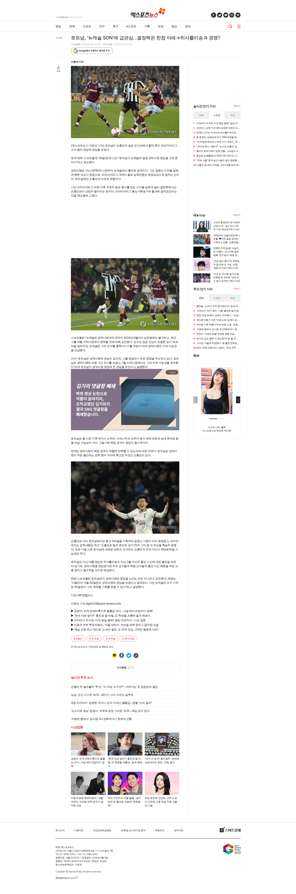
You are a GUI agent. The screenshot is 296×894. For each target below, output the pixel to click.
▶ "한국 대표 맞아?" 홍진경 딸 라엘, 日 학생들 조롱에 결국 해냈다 (110, 615)
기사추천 (125, 667)
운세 (188, 26)
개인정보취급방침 (102, 830)
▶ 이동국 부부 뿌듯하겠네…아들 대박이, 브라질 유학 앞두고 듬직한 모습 (115, 624)
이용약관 (78, 830)
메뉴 (238, 26)
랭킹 (58, 26)
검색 (230, 26)
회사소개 (60, 830)
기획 (147, 26)
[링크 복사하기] (136, 655)
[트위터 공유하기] (129, 655)
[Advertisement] (40, 106)
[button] (238, 399)
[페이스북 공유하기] (121, 655)
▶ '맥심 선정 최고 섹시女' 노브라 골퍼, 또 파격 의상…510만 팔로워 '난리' (115, 629)
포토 (161, 26)
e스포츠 (131, 26)
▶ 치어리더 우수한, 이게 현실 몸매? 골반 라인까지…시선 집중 (108, 620)
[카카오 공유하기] (114, 655)
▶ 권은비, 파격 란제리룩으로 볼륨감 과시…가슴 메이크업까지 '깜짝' (112, 611)
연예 (72, 26)
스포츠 (87, 26)
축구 (115, 26)
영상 (174, 26)
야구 (102, 26)
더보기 (236, 105)
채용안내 (159, 830)
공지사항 (178, 830)
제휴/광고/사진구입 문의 (133, 830)
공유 (58, 71)
